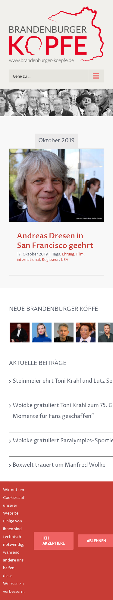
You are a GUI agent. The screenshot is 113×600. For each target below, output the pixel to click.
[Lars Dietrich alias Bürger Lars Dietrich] (19, 332)
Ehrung (68, 254)
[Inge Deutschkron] (85, 332)
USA (64, 259)
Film (79, 254)
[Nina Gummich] (41, 332)
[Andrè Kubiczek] (63, 332)
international (28, 259)
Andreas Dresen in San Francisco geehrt (55, 241)
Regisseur (50, 259)
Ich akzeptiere (53, 540)
